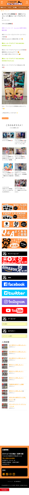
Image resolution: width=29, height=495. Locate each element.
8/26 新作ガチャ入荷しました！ (17, 358)
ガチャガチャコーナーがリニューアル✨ (17, 405)
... (13, 488)
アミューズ (5, 118)
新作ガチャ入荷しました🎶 (16, 391)
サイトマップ (10, 481)
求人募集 (15, 7)
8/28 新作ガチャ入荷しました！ (17, 351)
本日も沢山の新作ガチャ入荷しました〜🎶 (17, 398)
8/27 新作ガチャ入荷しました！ (17, 345)
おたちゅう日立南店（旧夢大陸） (14, 485)
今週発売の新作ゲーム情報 (16, 384)
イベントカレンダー (22, 7)
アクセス (9, 7)
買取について (3, 7)
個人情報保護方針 (17, 481)
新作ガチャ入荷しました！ (16, 364)
